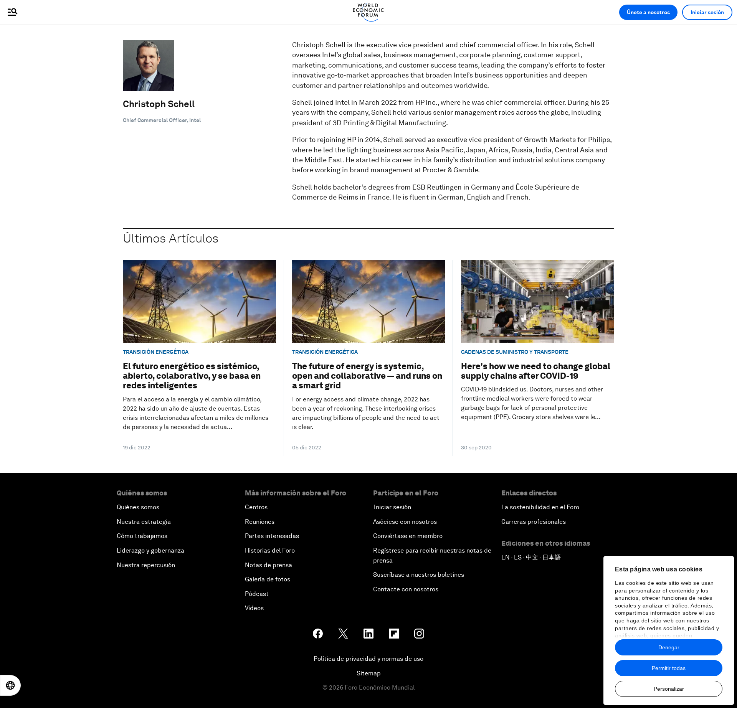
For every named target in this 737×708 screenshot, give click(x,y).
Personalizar (669, 689)
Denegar (668, 647)
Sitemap (369, 673)
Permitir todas (669, 668)
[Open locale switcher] (10, 685)
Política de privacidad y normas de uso (368, 658)
